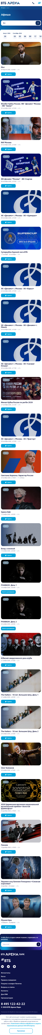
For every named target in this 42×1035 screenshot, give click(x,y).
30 (5, 36)
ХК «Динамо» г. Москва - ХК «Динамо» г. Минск (19, 326)
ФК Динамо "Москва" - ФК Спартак (16, 179)
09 (30, 36)
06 (25, 36)
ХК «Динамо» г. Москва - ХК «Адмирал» (19, 216)
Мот (3, 67)
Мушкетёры (6, 920)
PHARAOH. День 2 (9, 622)
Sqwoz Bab (6, 512)
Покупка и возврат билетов (11, 984)
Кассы (3, 976)
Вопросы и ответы (8, 987)
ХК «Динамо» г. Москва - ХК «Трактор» (18, 439)
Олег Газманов (7, 768)
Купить (9, 74)
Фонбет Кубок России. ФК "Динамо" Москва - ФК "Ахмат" (20, 105)
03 (15, 36)
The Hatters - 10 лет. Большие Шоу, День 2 (19, 731)
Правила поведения (8, 980)
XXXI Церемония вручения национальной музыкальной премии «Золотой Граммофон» (20, 806)
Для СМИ (4, 994)
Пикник (4, 845)
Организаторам (7, 998)
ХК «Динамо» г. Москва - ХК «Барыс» (17, 289)
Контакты (4, 991)
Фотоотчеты (5, 973)
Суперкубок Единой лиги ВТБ (14, 252)
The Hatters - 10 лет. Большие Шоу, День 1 (19, 695)
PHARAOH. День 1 (9, 585)
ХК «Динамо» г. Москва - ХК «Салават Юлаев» (18, 365)
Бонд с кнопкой (8, 549)
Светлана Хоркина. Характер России (17, 475)
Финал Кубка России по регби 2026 (17, 402)
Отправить (38, 944)
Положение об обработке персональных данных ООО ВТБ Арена (19, 1012)
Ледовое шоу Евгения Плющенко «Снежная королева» (20, 883)
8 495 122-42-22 (13, 1003)
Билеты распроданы (8, 592)
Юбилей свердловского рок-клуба (16, 658)
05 (20, 36)
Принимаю (21, 1031)
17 (35, 36)
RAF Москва (6, 143)
